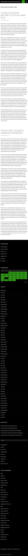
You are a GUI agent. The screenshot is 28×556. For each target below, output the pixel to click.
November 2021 (4, 405)
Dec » (26, 282)
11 (21, 274)
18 (21, 276)
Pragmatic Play (4, 253)
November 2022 (4, 377)
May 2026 (3, 297)
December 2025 (4, 309)
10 (17, 274)
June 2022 (3, 389)
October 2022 (3, 379)
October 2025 (3, 311)
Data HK (2, 447)
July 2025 (3, 318)
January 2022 (3, 400)
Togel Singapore (4, 444)
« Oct (2, 282)
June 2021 (3, 417)
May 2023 (3, 363)
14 (6, 276)
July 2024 (3, 330)
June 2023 (3, 360)
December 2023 (4, 346)
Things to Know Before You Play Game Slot (13, 15)
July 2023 (3, 358)
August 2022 (3, 384)
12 (25, 274)
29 (10, 280)
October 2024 (3, 323)
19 (25, 276)
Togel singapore (4, 549)
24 (17, 278)
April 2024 (3, 337)
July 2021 (3, 414)
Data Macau (3, 260)
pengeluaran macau (5, 534)
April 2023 (3, 365)
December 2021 (4, 403)
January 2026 (3, 306)
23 (14, 278)
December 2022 (4, 374)
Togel (2, 473)
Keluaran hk (10, 549)
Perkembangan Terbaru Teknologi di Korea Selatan (11, 430)
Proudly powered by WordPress (6, 554)
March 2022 (3, 396)
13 (2, 276)
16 (14, 276)
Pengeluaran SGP (4, 249)
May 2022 (3, 391)
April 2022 (3, 393)
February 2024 (4, 342)
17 (17, 276)
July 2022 (3, 386)
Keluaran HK (3, 251)
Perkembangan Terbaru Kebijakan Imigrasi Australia (11, 435)
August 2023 (3, 356)
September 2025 (4, 313)
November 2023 (4, 349)
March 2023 (3, 367)
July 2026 (3, 292)
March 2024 (3, 339)
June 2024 (3, 332)
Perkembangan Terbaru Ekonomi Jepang (9, 425)
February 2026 (4, 304)
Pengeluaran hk (4, 256)
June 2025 (3, 320)
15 (10, 276)
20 (2, 278)
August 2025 (3, 316)
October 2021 (3, 407)
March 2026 (3, 302)
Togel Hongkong (4, 246)
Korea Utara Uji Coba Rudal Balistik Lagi (9, 428)
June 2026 (3, 295)
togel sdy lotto (3, 536)
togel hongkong (4, 451)
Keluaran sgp (3, 456)
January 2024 (3, 344)
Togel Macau (3, 458)
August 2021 (3, 412)
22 (10, 278)
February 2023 (4, 370)
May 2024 (3, 335)
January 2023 (3, 372)
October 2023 (3, 351)
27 (2, 280)
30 (14, 280)
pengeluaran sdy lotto (5, 525)
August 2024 (3, 327)
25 (21, 278)
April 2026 (3, 299)
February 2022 (4, 398)
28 (6, 280)
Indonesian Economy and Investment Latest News (11, 1)
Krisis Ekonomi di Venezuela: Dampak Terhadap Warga (12, 432)
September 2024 (4, 325)
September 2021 (4, 410)
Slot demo (3, 454)
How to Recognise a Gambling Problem (12, 131)
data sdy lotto (3, 539)
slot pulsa (2, 461)
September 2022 (4, 382)
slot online (3, 258)
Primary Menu (26, 1)
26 (25, 278)
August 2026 (3, 290)
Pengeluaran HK (16, 549)
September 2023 (4, 353)
